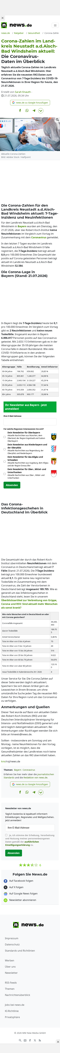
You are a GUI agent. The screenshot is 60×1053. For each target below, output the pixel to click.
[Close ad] (2, 17)
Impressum (11, 938)
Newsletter (11, 972)
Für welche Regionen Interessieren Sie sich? (25, 429)
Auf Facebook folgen (21, 880)
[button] (30, 102)
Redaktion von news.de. (36, 777)
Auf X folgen (16, 887)
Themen (9, 988)
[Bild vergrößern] (57, 119)
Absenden (12, 485)
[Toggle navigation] (55, 25)
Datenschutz (12, 944)
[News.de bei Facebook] (30, 1040)
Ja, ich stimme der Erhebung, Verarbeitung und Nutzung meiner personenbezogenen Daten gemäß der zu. (29, 840)
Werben (9, 960)
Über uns (10, 966)
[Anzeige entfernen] (58, 1042)
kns (3, 761)
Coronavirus (29, 769)
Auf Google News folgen (23, 893)
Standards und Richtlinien (20, 950)
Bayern (17, 769)
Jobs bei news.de (14, 1005)
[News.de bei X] (35, 1040)
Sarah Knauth (23, 92)
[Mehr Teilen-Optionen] (40, 110)
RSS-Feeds (11, 982)
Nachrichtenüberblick (17, 995)
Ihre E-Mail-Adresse (13, 416)
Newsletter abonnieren (22, 900)
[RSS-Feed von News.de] (40, 1040)
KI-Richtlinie (12, 1011)
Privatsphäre (12, 1017)
